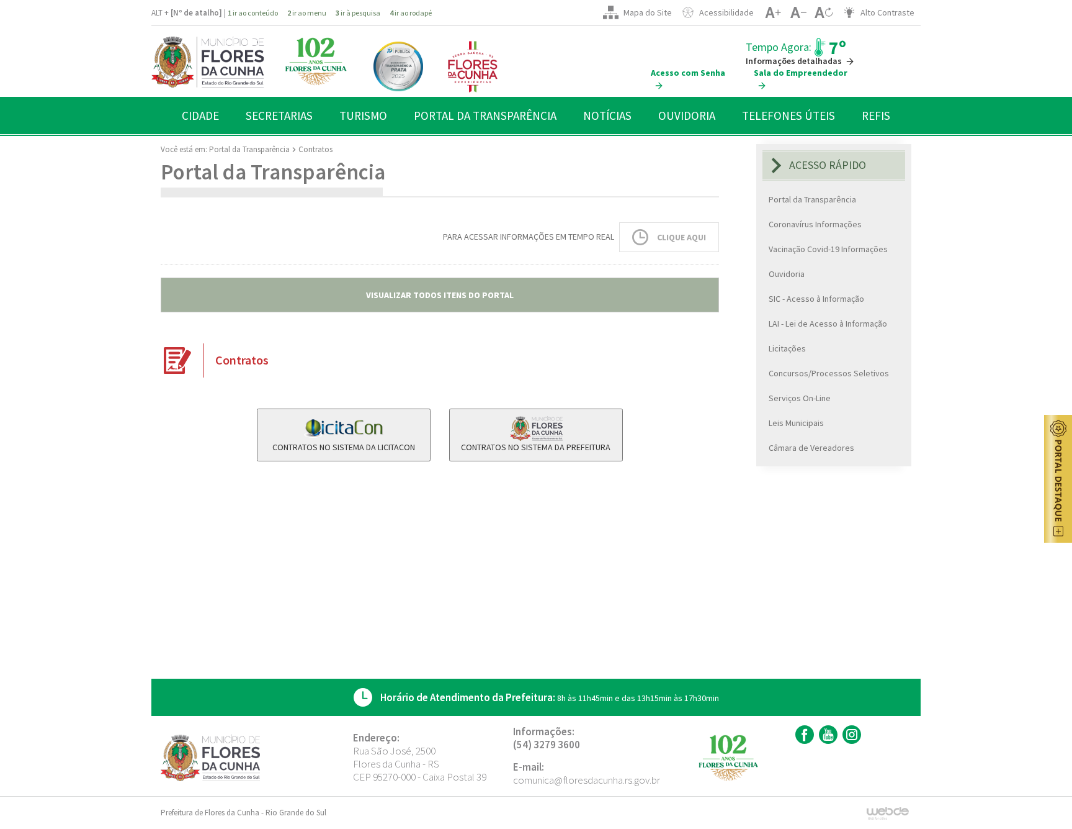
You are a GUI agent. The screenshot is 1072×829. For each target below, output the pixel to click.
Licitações (787, 348)
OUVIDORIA (686, 115)
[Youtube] (827, 734)
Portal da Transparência (249, 149)
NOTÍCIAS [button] (607, 115)
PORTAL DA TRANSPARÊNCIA (485, 115)
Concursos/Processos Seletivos (829, 373)
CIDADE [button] (200, 115)
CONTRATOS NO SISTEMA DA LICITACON (343, 447)
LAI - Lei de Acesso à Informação (828, 323)
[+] (772, 12)
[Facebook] (803, 734)
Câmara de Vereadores (811, 447)
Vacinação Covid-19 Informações (828, 249)
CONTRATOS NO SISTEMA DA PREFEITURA (535, 447)
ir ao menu (306, 12)
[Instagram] (850, 734)
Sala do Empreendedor (800, 72)
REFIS (876, 115)
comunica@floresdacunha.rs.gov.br (586, 780)
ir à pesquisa (358, 12)
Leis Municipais (796, 422)
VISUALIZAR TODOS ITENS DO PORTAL (440, 295)
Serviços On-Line (800, 398)
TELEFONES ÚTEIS (788, 115)
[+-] (823, 12)
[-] (798, 12)
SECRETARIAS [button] (279, 115)
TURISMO (363, 115)
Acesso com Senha (688, 72)
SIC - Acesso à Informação (816, 298)
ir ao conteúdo (253, 12)
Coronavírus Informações (815, 224)
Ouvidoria (787, 273)
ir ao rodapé (411, 12)
